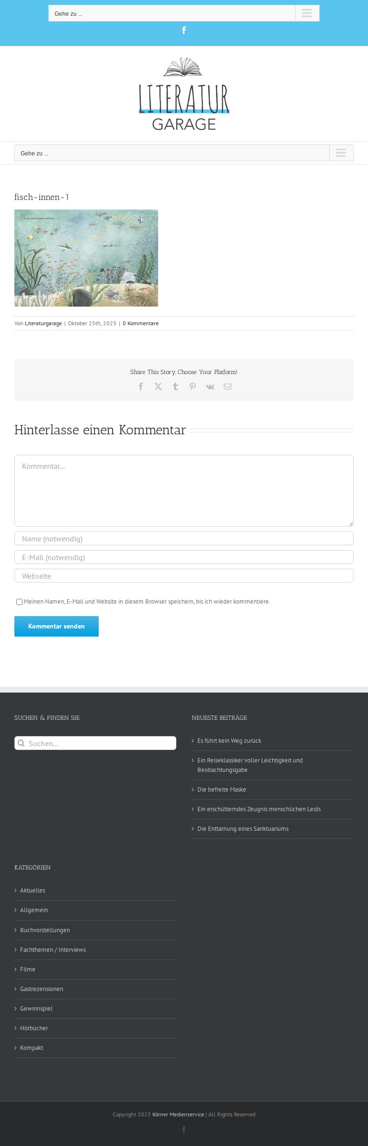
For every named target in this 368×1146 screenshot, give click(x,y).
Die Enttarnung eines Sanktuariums (242, 829)
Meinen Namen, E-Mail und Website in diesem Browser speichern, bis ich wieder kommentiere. (147, 601)
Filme (27, 969)
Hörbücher (34, 1028)
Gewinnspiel (36, 1008)
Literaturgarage (43, 323)
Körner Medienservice (178, 1114)
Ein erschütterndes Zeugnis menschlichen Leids (259, 809)
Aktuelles (32, 890)
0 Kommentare (141, 323)
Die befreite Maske (221, 789)
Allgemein (34, 910)
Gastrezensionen (41, 989)
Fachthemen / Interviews (53, 950)
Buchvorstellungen (45, 930)
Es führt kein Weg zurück (229, 741)
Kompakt (31, 1048)
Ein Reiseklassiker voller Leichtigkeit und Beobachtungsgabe (250, 765)
